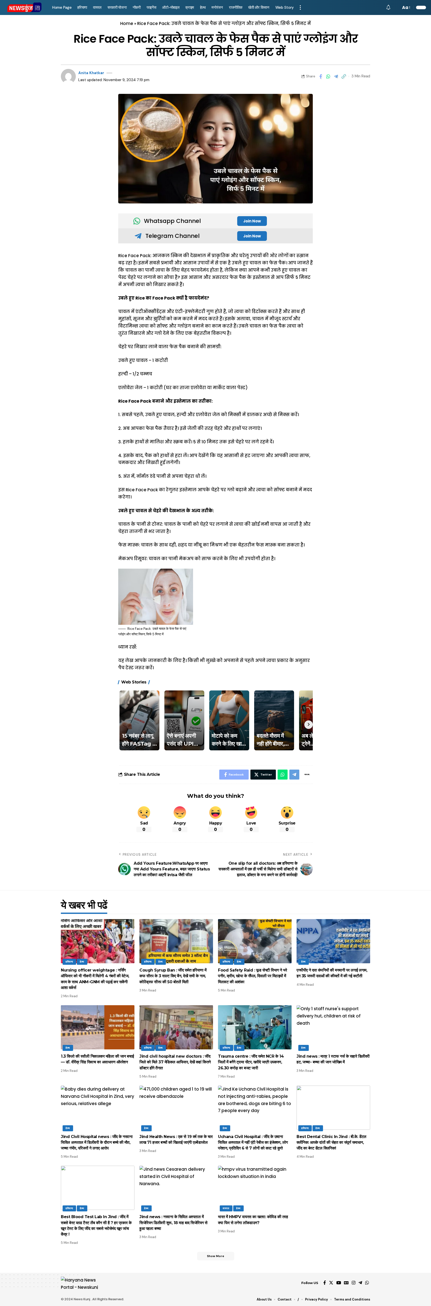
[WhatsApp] (367, 1283)
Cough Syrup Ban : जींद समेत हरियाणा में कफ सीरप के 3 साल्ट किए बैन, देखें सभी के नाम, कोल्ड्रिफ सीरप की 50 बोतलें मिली (173, 976)
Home (126, 23)
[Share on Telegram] (335, 76)
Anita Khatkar (91, 72)
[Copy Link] (343, 76)
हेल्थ (82, 961)
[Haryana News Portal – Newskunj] (82, 1283)
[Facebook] (324, 1283)
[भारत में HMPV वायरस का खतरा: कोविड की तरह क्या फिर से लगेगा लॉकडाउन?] (255, 1188)
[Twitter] (331, 1283)
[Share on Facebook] (320, 76)
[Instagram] (353, 1283)
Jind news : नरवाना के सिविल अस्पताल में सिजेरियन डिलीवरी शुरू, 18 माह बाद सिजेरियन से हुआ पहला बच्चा (173, 1222)
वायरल (226, 1208)
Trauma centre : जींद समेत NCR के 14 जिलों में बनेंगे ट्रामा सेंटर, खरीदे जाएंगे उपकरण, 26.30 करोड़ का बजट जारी (251, 1062)
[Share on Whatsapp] (328, 76)
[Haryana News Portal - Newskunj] (24, 7)
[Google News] (346, 1283)
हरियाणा (69, 961)
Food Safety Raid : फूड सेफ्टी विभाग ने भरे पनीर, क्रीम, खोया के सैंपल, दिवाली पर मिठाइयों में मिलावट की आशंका (252, 976)
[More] (307, 775)
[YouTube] (338, 1283)
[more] (300, 7)
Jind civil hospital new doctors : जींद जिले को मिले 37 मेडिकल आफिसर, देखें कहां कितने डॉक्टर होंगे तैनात (175, 1062)
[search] (395, 7)
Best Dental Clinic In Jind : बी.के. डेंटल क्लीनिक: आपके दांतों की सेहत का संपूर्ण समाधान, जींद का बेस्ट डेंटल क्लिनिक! (331, 1142)
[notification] (388, 7)
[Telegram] (360, 1283)
